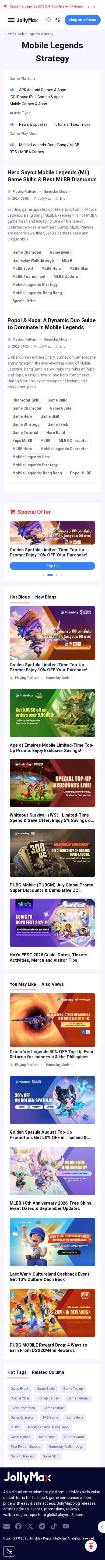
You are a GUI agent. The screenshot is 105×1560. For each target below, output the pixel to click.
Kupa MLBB (22, 441)
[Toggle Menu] (11, 20)
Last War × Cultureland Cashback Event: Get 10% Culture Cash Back (50, 1277)
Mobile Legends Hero (31, 457)
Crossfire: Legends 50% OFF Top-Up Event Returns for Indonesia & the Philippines (52, 1054)
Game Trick (57, 424)
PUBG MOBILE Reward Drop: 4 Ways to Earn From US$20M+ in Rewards (48, 1348)
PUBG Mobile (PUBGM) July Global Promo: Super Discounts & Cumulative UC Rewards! (52, 887)
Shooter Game (74, 1437)
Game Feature (54, 1408)
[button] (43, 575)
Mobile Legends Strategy (35, 285)
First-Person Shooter (25, 1447)
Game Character (27, 252)
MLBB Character (73, 441)
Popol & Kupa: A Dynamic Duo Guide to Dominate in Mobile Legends (52, 324)
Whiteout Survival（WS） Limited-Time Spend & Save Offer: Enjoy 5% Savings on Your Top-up (51, 818)
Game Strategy (25, 424)
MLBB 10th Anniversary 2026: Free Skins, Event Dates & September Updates (51, 1206)
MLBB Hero (51, 268)
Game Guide (60, 408)
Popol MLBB (81, 473)
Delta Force (47, 1437)
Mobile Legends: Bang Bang (37, 293)
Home (9, 34)
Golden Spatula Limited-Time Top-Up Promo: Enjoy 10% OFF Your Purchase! (48, 552)
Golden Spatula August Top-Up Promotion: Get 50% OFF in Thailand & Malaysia (48, 1135)
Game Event (60, 252)
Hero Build (55, 432)
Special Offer (24, 301)
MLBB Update (66, 276)
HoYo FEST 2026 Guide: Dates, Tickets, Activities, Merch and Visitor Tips (49, 957)
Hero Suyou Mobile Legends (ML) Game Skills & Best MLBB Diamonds (52, 176)
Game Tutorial (25, 432)
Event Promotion (23, 1408)
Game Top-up (73, 1389)
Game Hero (22, 416)
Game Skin (50, 1456)
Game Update (20, 1437)
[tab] (10, 191)
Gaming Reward (22, 1456)
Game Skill (49, 416)
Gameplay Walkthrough (33, 260)
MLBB (67, 260)
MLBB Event (22, 268)
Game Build (57, 400)
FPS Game (50, 1417)
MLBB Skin (78, 268)
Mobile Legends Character (64, 449)
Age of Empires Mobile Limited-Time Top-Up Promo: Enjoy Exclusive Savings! (52, 748)
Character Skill (25, 400)
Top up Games (48, 1398)
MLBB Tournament (29, 276)
